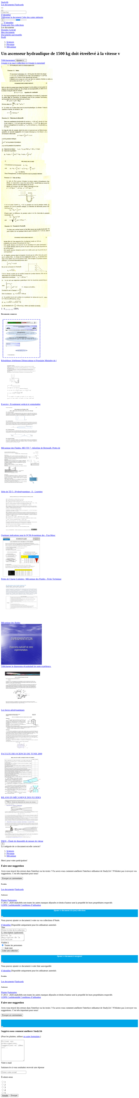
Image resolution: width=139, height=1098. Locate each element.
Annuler (5, 1095)
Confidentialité (14, 905)
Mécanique (11, 47)
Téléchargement (8, 60)
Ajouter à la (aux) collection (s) (14, 63)
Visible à (5, 942)
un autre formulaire (31, 1036)
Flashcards (19, 5)
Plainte (4, 900)
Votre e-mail (6, 1063)
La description (12, 933)
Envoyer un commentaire (12, 878)
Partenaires (12, 900)
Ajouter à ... (21, 60)
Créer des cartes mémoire (32, 17)
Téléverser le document (11, 17)
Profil (3, 37)
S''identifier (6, 15)
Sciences (10, 42)
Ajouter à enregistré (36, 63)
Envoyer (14, 1095)
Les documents (8, 5)
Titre (3, 927)
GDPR (4, 905)
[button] (6, 309)
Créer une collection (10, 951)
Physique (10, 44)
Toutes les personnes (13, 945)
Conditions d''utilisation (31, 905)
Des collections (17, 25)
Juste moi (8, 948)
